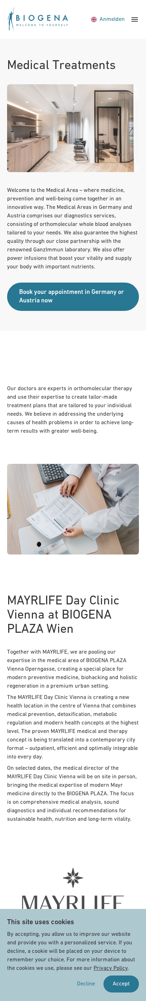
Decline (86, 984)
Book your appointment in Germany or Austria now (71, 296)
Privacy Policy (111, 968)
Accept (121, 984)
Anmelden (112, 19)
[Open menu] (132, 19)
